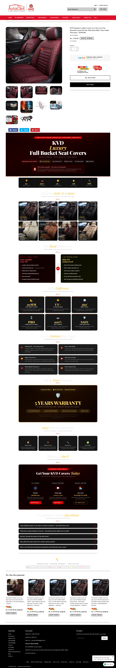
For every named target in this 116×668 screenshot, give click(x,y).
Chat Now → (58, 502)
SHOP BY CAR (30, 17)
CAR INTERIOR (42, 17)
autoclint (14, 666)
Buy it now (90, 84)
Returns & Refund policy (14, 652)
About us (10, 656)
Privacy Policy (64, 662)
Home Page (78, 662)
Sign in (95, 5)
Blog (9, 654)
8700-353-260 (35, 634)
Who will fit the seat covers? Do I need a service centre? (57, 541)
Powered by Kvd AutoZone (24, 666)
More (95, 18)
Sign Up (104, 638)
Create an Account (104, 5)
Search (27, 662)
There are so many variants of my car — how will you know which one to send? (57, 531)
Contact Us (87, 17)
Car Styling (76, 17)
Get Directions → (80, 502)
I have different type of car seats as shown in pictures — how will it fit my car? (57, 525)
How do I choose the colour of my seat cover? (57, 536)
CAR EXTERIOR (54, 17)
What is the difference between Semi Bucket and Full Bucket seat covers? (57, 547)
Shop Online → (35, 502)
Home (10, 17)
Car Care (65, 17)
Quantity (72, 45)
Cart (104, 9)
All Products (19, 17)
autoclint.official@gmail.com (38, 640)
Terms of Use (56, 662)
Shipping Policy (47, 662)
